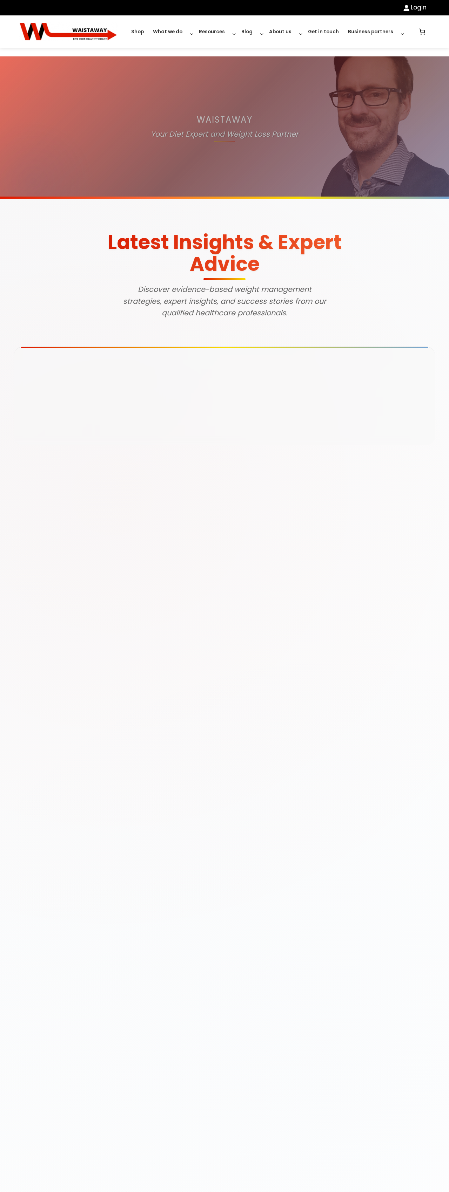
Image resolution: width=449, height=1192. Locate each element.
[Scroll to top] (423, 1178)
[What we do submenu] (190, 32)
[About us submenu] (299, 32)
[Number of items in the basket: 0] (422, 32)
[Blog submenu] (260, 32)
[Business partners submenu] (400, 32)
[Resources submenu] (232, 32)
